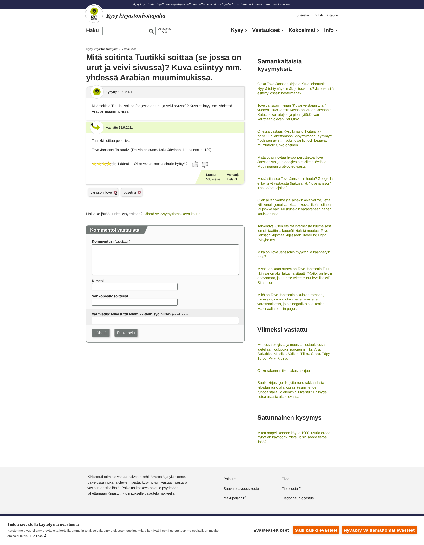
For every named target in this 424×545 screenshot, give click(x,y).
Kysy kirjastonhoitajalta (102, 48)
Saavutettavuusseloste (241, 488)
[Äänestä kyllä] (195, 164)
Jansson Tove (101, 192)
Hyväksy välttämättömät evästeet (379, 530)
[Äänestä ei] (204, 165)
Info (329, 30)
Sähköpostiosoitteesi (110, 296)
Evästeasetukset (271, 530)
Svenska (302, 15)
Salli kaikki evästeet (316, 530)
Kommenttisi (103, 241)
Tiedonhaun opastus (298, 498)
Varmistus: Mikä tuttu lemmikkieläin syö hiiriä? (131, 314)
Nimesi (98, 281)
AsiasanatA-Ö (164, 30)
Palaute (230, 479)
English (317, 15)
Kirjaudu (332, 15)
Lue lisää (36, 536)
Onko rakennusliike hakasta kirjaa (283, 370)
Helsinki (232, 179)
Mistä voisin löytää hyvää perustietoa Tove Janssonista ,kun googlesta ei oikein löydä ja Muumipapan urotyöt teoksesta (291, 161)
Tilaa (285, 479)
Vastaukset (266, 30)
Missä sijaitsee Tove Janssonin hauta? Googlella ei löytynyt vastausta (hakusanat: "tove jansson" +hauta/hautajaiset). (295, 183)
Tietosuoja (290, 488)
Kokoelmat (302, 30)
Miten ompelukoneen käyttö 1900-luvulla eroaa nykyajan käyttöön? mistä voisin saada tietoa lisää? (293, 437)
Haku (92, 30)
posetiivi (129, 192)
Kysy (237, 30)
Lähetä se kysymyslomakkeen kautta (171, 214)
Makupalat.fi (233, 498)
